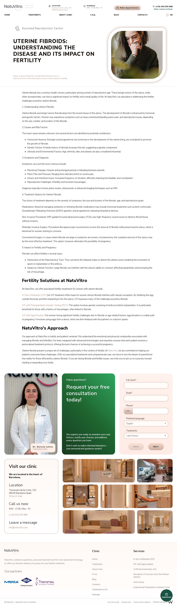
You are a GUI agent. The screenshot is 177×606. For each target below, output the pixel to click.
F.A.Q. (92, 15)
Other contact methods (163, 9)
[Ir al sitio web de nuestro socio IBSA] (26, 582)
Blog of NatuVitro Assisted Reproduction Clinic (39, 76)
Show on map (15, 496)
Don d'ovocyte (113, 602)
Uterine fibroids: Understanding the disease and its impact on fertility (40, 78)
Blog (116, 15)
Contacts (142, 15)
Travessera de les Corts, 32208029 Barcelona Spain (61, 9)
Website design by (160, 602)
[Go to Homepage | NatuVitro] (13, 8)
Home (7, 15)
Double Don (126, 602)
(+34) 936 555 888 (18, 514)
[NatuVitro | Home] (11, 551)
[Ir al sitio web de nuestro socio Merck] (11, 582)
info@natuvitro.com (18, 527)
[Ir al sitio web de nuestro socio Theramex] (44, 582)
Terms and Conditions (142, 602)
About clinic (65, 15)
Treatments (34, 15)
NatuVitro (112, 350)
